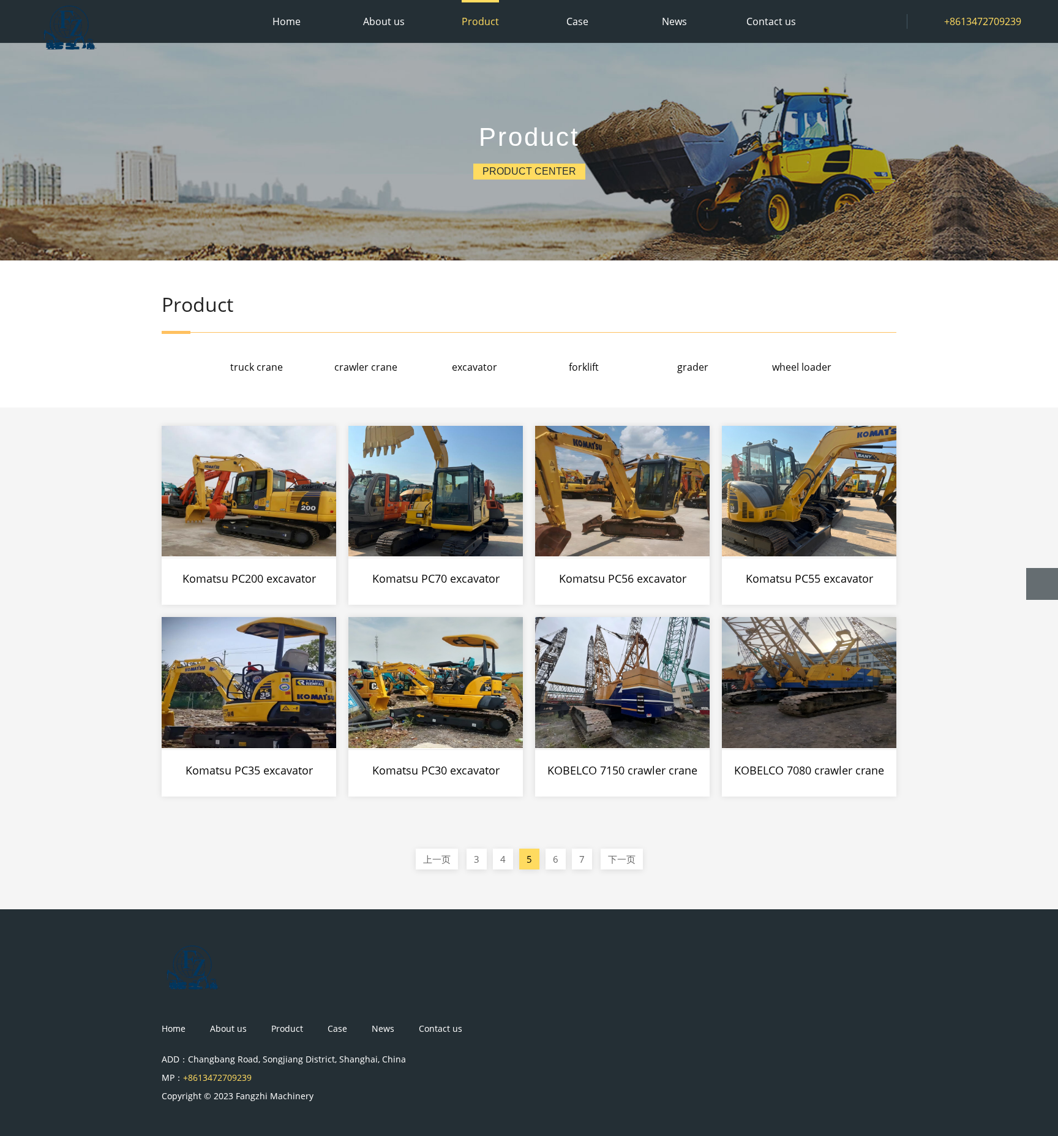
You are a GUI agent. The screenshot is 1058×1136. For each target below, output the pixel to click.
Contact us (771, 21)
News (674, 21)
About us (384, 21)
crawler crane (365, 367)
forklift (584, 367)
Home (286, 21)
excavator (474, 367)
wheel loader (801, 367)
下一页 (622, 859)
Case (577, 21)
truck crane (256, 367)
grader (692, 367)
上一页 (437, 859)
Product (480, 21)
